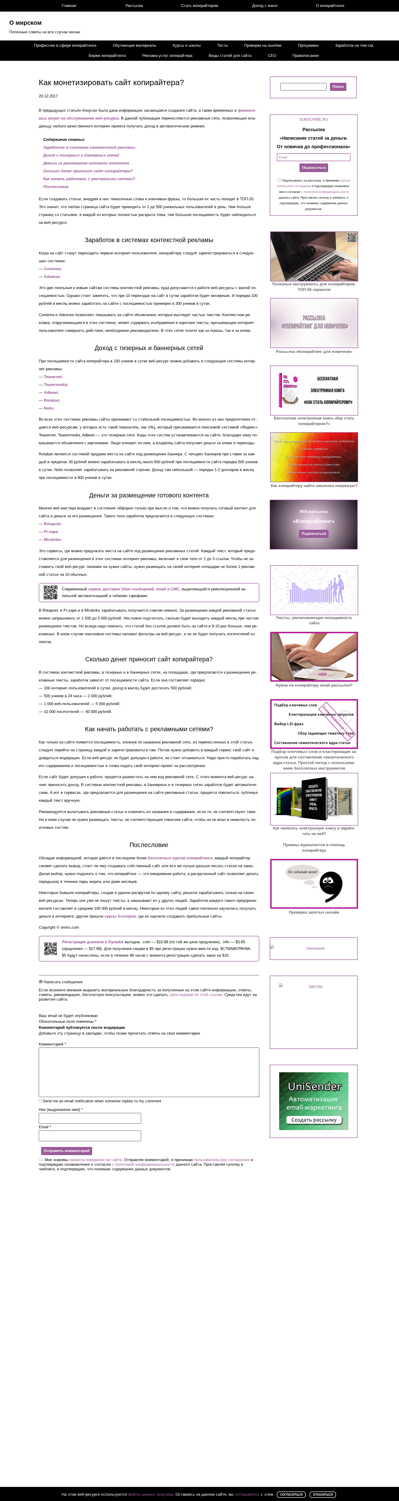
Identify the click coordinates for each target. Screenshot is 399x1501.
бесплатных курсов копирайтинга (180, 858)
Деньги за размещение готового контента (86, 163)
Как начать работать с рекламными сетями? (89, 179)
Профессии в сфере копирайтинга (65, 45)
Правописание (306, 55)
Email (45, 1127)
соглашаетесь (247, 1494)
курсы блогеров (120, 916)
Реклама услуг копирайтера (167, 55)
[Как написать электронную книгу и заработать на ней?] (314, 799)
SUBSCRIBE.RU (313, 119)
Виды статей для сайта (230, 55)
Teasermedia (55, 384)
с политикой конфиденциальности (143, 1164)
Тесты (222, 45)
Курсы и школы (187, 45)
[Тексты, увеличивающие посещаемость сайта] (314, 590)
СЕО (272, 55)
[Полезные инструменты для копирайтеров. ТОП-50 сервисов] (314, 256)
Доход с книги (265, 5)
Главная (69, 5)
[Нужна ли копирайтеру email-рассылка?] (314, 657)
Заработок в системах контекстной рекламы (89, 147)
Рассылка (134, 5)
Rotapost (52, 524)
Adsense (52, 276)
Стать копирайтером (199, 5)
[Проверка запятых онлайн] (314, 884)
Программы (308, 45)
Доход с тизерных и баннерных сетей (81, 155)
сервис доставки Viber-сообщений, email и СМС (133, 589)
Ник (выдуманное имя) (61, 1109)
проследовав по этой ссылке (196, 994)
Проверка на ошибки (262, 45)
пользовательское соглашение (222, 1160)
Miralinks (52, 539)
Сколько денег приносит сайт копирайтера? (88, 171)
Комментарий (52, 1044)
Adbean (51, 392)
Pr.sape (50, 532)
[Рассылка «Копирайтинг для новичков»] (314, 323)
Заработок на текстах (354, 45)
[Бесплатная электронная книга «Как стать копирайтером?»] (314, 391)
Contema (52, 269)
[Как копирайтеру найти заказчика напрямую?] (314, 457)
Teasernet (53, 377)
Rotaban (51, 400)
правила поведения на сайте (96, 1160)
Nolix (48, 408)
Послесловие (56, 187)
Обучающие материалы (134, 45)
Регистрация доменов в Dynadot (93, 942)
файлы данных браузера (150, 1494)
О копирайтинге (330, 5)
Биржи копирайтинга (107, 55)
